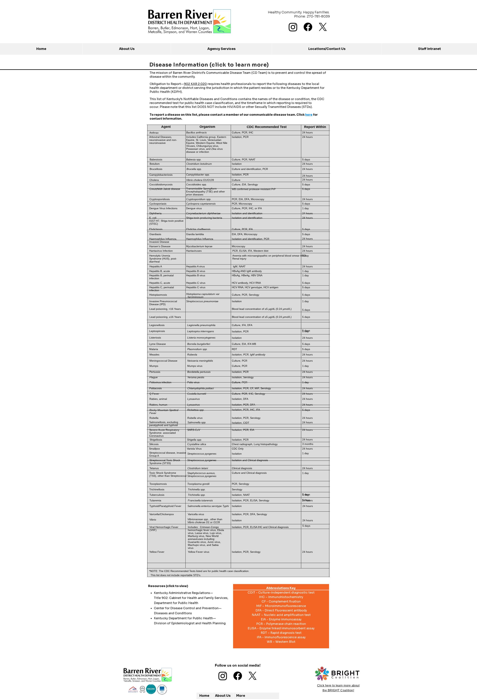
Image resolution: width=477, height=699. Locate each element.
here (308, 115)
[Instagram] (293, 27)
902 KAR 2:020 (195, 84)
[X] (322, 27)
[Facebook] (308, 27)
